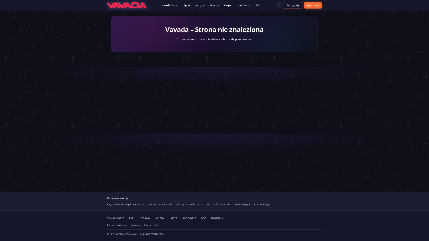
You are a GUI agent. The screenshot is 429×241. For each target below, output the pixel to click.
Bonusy (214, 5)
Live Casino (244, 5)
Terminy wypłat (242, 204)
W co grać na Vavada (218, 204)
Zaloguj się (293, 5)
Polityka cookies (152, 224)
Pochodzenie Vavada (160, 204)
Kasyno (228, 5)
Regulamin (136, 224)
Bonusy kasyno (262, 204)
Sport (187, 5)
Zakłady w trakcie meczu (189, 204)
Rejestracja (313, 5)
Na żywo (200, 5)
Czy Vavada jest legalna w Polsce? (126, 204)
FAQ (258, 5)
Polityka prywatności (117, 224)
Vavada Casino (170, 5)
